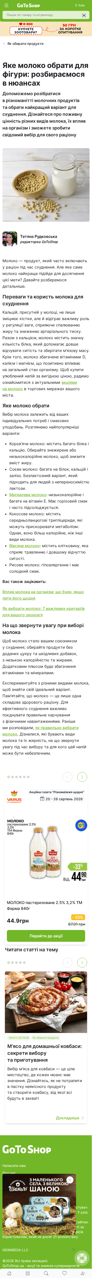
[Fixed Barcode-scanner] (82, 1258)
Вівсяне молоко (24, 545)
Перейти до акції (46, 935)
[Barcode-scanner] (84, 15)
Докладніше (67, 1117)
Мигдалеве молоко (27, 494)
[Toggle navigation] (6, 5)
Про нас (9, 1173)
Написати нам (14, 1165)
